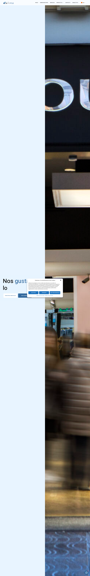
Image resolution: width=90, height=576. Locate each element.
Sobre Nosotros (44, 2)
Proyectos (59, 2)
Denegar (44, 292)
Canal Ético (75, 2)
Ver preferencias (55, 292)
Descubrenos (25, 295)
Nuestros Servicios (10, 295)
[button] (61, 280)
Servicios (52, 2)
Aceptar (33, 292)
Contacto (67, 2)
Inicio (36, 2)
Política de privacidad (40, 295)
